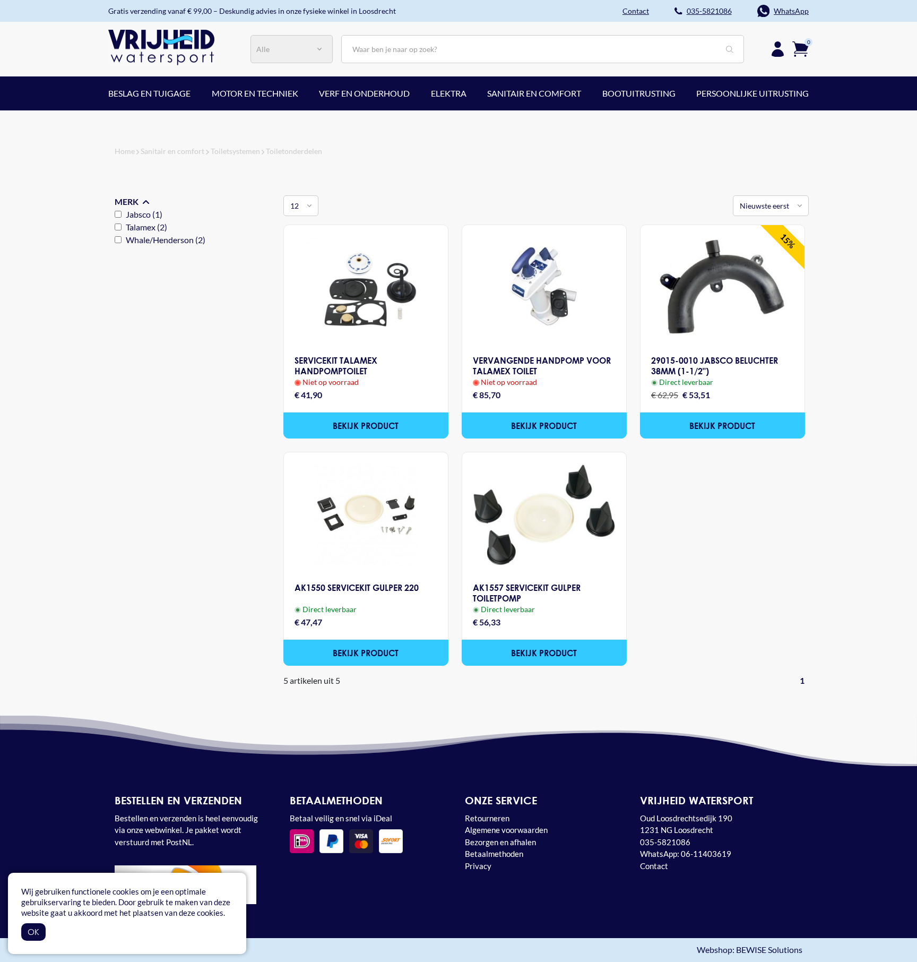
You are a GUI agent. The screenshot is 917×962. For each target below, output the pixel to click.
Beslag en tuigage (149, 93)
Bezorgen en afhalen (500, 842)
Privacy (478, 866)
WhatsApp (791, 10)
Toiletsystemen (235, 151)
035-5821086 (709, 10)
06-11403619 (706, 853)
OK (33, 931)
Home (125, 151)
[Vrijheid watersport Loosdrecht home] (161, 46)
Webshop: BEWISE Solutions (749, 950)
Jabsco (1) (144, 214)
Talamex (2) (146, 227)
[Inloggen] (778, 49)
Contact (654, 866)
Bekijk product (366, 425)
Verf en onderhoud (364, 93)
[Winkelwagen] (800, 48)
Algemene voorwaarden (506, 830)
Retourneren (487, 818)
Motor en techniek (255, 93)
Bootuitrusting (639, 93)
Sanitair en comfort (534, 93)
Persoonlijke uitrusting (752, 93)
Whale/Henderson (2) (165, 240)
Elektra (448, 93)
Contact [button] (635, 10)
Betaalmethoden (494, 853)
